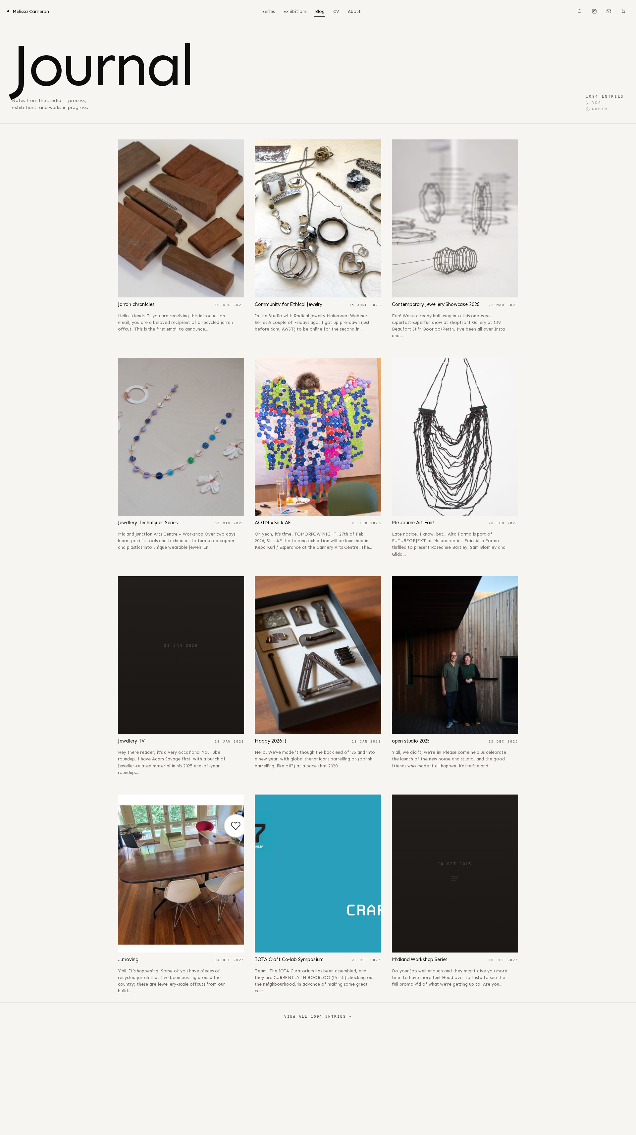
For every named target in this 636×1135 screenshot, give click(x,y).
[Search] (579, 11)
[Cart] (623, 11)
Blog (320, 11)
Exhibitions (294, 11)
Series (268, 11)
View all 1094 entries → (318, 1016)
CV (336, 11)
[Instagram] (594, 11)
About (354, 11)
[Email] (609, 11)
